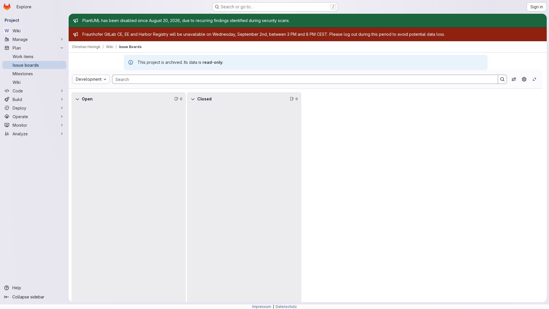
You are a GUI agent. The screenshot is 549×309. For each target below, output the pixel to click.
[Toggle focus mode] (534, 79)
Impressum (262, 306)
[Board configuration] (524, 79)
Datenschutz (286, 306)
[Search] (502, 79)
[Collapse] (77, 99)
